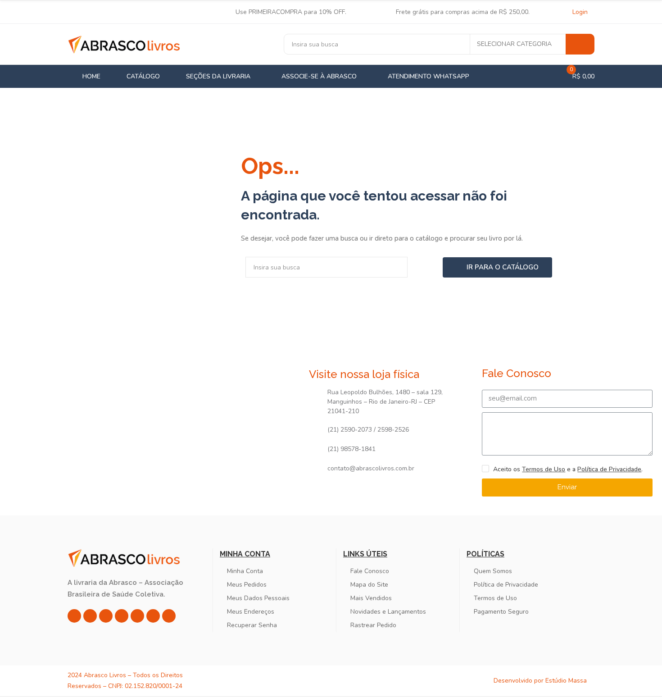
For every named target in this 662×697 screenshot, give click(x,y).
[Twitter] (106, 616)
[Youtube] (137, 616)
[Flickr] (153, 616)
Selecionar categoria (514, 44)
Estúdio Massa (566, 680)
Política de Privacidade (609, 469)
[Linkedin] (121, 616)
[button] (497, 267)
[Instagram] (74, 616)
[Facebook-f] (90, 616)
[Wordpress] (169, 616)
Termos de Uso (543, 469)
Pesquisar (580, 44)
